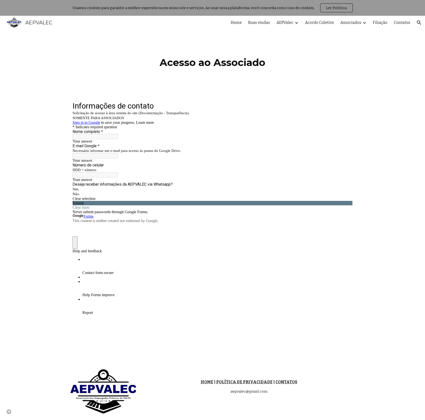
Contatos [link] (402, 22)
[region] (212, 8)
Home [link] (236, 22)
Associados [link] (350, 22)
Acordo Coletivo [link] (319, 22)
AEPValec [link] (284, 22)
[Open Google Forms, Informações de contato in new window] (345, 105)
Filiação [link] (380, 22)
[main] (212, 61)
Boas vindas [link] (259, 22)
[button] (419, 23)
